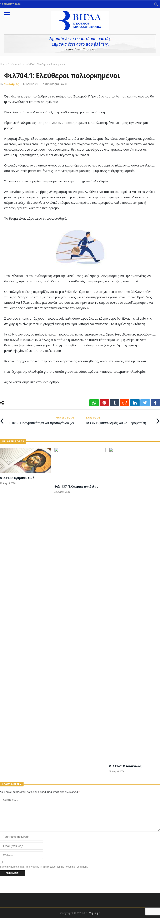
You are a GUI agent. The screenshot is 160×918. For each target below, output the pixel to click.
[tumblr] (114, 402)
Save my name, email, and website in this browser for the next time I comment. (44, 866)
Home (3, 64)
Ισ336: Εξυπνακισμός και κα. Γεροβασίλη (116, 420)
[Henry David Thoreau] (80, 43)
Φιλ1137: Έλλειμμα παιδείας (76, 486)
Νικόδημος (11, 84)
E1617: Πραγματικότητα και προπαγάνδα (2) (41, 420)
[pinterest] (104, 402)
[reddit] (124, 402)
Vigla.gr (94, 913)
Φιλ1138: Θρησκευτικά (17, 478)
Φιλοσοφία (16, 64)
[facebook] (155, 402)
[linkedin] (135, 402)
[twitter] (145, 402)
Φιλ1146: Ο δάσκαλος (125, 766)
